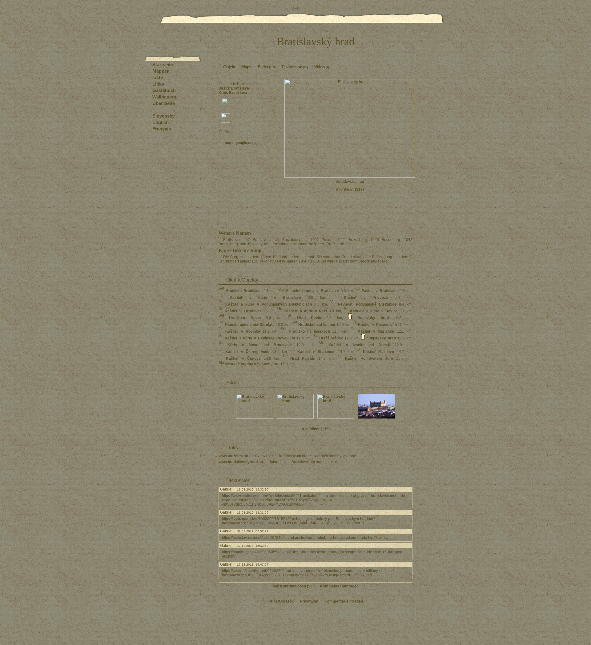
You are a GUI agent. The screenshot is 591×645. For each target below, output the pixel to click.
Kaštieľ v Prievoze (366, 297)
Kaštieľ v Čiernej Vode (247, 352)
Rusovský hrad (372, 318)
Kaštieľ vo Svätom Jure (369, 358)
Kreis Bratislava (233, 92)
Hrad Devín (309, 318)
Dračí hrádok (331, 338)
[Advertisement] (248, 168)
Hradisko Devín (244, 318)
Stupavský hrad (381, 338)
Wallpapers (164, 96)
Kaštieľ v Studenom (316, 352)
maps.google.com (240, 143)
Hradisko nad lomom (316, 324)
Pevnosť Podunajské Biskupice (367, 304)
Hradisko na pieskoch (309, 331)
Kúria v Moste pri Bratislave (259, 345)
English (160, 122)
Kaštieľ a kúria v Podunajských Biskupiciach (268, 304)
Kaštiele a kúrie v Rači (305, 311)
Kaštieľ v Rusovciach (377, 324)
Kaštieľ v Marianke (376, 331)
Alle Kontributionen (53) (293, 586)
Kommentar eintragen (339, 586)
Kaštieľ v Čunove (243, 358)
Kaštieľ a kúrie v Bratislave (265, 297)
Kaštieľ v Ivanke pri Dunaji (359, 345)
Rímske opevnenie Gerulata (249, 324)
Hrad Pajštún (302, 358)
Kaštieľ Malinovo (378, 352)
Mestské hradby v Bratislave (312, 291)
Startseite (162, 64)
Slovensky (163, 115)
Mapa (246, 66)
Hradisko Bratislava (244, 291)
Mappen (161, 71)
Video (321, 66)
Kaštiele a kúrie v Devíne (374, 311)
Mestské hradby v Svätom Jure (252, 364)
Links (158, 83)
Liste (157, 77)
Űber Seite (163, 103)
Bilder (266, 66)
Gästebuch (164, 90)
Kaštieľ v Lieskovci (242, 311)
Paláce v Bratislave (380, 291)
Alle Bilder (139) (350, 189)
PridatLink (309, 601)
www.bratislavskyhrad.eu (241, 462)
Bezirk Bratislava (234, 88)
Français (161, 128)
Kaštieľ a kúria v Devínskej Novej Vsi (260, 338)
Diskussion (295, 66)
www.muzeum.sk (233, 456)
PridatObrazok (281, 601)
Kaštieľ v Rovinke (242, 331)
